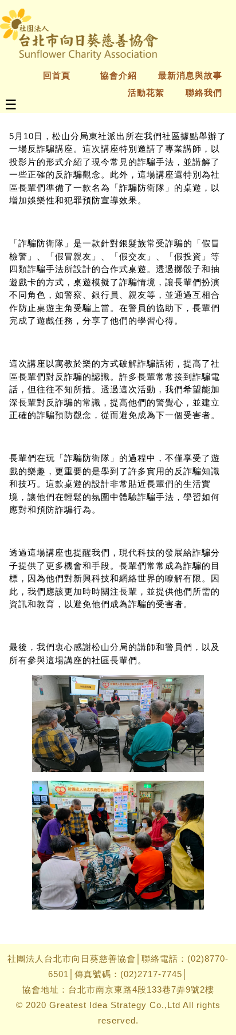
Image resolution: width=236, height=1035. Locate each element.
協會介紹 (118, 75)
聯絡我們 (204, 92)
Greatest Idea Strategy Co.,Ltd (114, 1005)
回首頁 (61, 75)
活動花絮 (146, 92)
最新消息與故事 (190, 75)
